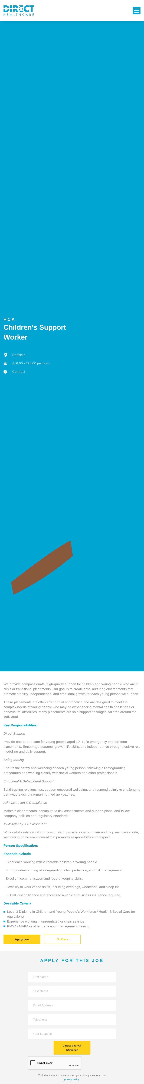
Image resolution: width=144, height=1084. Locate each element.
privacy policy (71, 1079)
